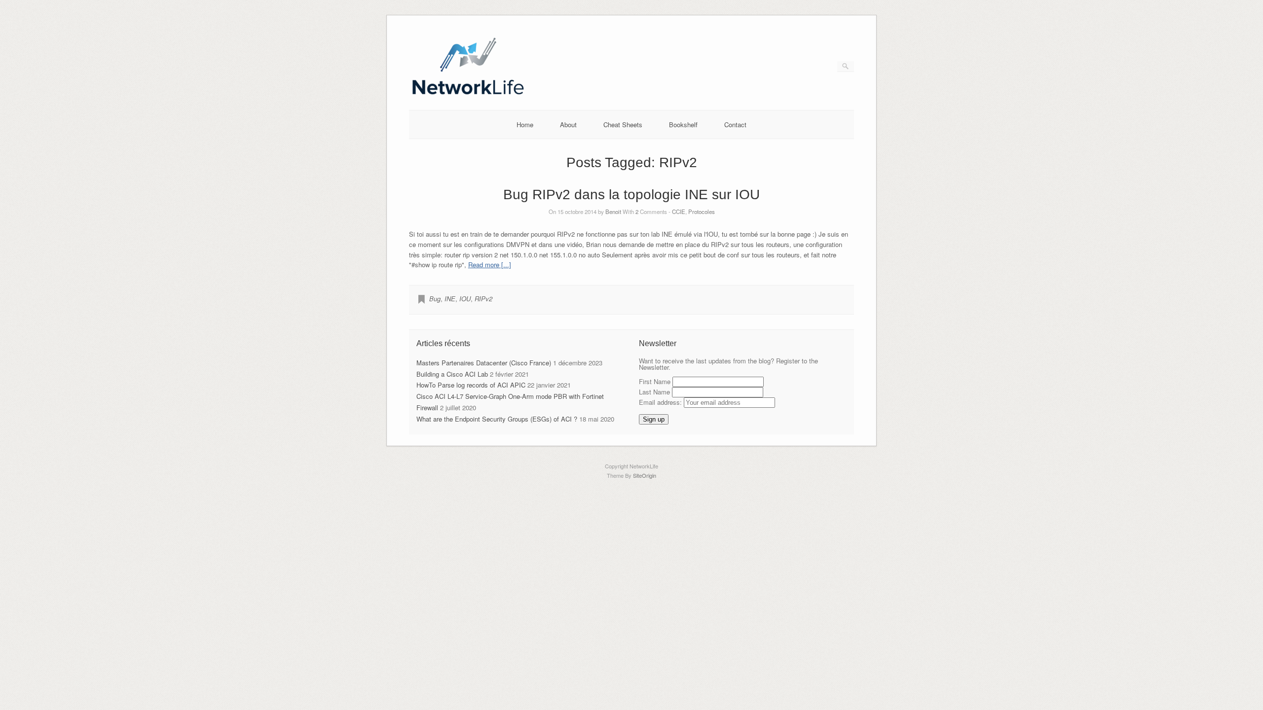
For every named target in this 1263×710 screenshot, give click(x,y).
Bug (435, 298)
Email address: (661, 402)
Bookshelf (683, 124)
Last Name (654, 391)
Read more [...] (489, 264)
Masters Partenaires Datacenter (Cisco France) (483, 362)
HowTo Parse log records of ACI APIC (470, 385)
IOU (465, 298)
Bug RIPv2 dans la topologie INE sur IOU (631, 194)
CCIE (678, 211)
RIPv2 (483, 298)
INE (450, 298)
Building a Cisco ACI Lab (452, 374)
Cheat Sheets (622, 124)
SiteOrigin (644, 475)
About (568, 124)
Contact (735, 124)
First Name (654, 381)
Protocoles (701, 211)
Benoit (613, 211)
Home (525, 124)
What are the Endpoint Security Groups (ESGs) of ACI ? (496, 419)
